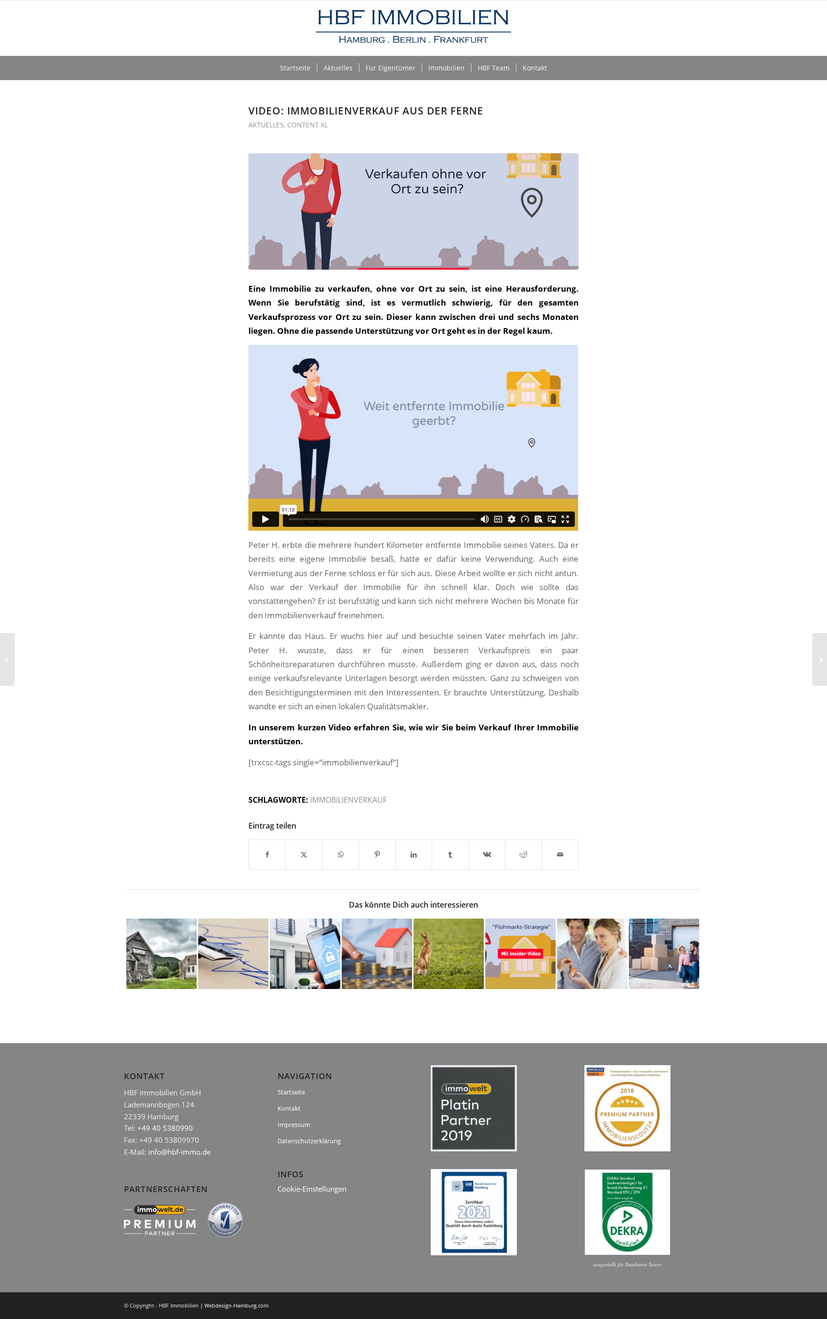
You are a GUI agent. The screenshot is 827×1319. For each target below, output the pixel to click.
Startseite (291, 1092)
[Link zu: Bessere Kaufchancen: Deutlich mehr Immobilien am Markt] (377, 954)
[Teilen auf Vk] (487, 854)
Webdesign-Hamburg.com (236, 1305)
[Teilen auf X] (304, 854)
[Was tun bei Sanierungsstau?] (819, 659)
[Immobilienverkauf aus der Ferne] (413, 211)
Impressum (294, 1124)
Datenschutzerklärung (309, 1141)
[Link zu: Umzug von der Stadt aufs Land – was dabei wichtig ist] (664, 954)
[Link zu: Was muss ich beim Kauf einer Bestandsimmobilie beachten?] (592, 954)
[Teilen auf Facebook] (267, 854)
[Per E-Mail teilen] (560, 854)
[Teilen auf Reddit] (523, 854)
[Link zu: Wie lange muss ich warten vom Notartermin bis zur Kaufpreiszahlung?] (233, 954)
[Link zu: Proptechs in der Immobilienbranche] (305, 954)
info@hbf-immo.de (179, 1152)
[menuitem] (295, 68)
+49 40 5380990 (165, 1128)
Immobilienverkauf (348, 800)
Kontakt (289, 1108)
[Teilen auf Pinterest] (377, 854)
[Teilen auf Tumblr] (450, 854)
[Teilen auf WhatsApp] (340, 854)
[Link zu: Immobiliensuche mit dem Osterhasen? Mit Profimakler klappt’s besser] (449, 954)
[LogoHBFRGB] (413, 28)
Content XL (307, 124)
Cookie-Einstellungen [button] (312, 1189)
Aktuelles (266, 124)
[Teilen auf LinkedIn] (414, 854)
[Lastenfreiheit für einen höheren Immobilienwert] (7, 659)
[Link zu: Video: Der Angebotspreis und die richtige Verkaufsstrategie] (520, 954)
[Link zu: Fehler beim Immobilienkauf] (161, 954)
